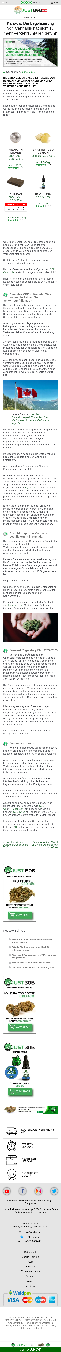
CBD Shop (19, 812)
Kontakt (30, 1281)
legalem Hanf (15, 605)
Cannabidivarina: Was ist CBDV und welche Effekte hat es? (44, 845)
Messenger (33, 1237)
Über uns (30, 1276)
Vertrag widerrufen (30, 1271)
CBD (14, 827)
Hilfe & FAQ (30, 1286)
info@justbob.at (33, 1232)
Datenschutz (30, 1252)
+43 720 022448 (33, 1241)
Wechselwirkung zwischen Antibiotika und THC (15, 845)
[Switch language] (5, 2)
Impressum (30, 1266)
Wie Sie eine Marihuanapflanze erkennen (32, 962)
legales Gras (32, 487)
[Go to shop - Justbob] (30, 1344)
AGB (30, 1262)
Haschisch (17, 809)
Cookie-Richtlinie (30, 1257)
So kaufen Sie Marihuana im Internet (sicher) (33, 967)
